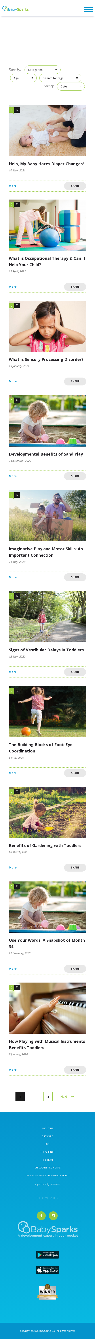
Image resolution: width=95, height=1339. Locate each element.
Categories (35, 70)
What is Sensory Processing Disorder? (46, 359)
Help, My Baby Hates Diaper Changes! (46, 163)
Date (64, 86)
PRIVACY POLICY (61, 1175)
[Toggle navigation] (88, 10)
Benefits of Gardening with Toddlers (45, 845)
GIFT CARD (47, 1136)
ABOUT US (47, 1128)
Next (63, 1096)
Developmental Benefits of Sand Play (46, 454)
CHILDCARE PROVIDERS (47, 1167)
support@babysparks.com (47, 1184)
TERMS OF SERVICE (36, 1175)
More (13, 185)
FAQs (47, 1144)
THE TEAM (47, 1159)
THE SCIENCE (47, 1152)
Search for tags (53, 78)
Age (16, 78)
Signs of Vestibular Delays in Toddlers (46, 649)
